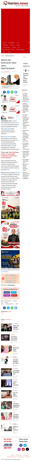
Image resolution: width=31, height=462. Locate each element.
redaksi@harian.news (10, 282)
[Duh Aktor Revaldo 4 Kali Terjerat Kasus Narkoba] (6, 360)
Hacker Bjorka (7, 300)
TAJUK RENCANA (6, 49)
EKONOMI (14, 47)
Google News (4, 271)
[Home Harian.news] (15, 3)
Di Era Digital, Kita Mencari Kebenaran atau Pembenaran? (26, 146)
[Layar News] (8, 445)
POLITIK (13, 49)
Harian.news (13, 275)
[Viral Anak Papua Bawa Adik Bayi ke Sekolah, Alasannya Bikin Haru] (6, 405)
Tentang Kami (18, 455)
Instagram (7, 295)
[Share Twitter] (8, 92)
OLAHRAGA (12, 45)
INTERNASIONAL (12, 42)
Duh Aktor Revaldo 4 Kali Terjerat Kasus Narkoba (16, 363)
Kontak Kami (25, 455)
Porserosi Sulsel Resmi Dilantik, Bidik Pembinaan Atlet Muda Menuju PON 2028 (26, 108)
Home (5, 42)
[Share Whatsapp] (12, 92)
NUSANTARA (15, 368)
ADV (19, 47)
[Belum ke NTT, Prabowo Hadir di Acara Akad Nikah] (6, 427)
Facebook (7, 292)
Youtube (14, 295)
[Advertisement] (15, 24)
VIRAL (4, 52)
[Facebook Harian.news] (21, 445)
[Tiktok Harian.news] (27, 449)
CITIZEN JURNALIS (6, 47)
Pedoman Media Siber (11, 456)
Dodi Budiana (7, 71)
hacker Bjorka (7, 128)
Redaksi (12, 455)
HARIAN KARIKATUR (20, 49)
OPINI (18, 42)
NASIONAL (13, 334)
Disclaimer (28, 456)
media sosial (4, 303)
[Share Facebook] (4, 92)
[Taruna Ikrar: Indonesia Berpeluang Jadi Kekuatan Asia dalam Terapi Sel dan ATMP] (6, 383)
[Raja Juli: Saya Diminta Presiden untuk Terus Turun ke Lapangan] (6, 394)
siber (17, 140)
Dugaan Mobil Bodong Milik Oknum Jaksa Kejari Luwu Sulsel (26, 154)
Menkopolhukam (9, 303)
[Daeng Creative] (7, 448)
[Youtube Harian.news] (23, 449)
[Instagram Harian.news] (19, 449)
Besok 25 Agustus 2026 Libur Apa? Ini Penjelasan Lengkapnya (26, 175)
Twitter (14, 292)
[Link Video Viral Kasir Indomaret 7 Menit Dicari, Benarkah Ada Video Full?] (6, 416)
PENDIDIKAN (5, 45)
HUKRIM (18, 45)
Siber (17, 303)
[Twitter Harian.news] (25, 445)
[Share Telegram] (16, 92)
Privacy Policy (21, 456)
